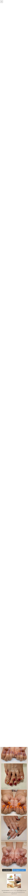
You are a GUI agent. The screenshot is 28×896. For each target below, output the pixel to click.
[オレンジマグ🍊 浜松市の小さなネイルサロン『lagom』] (14, 802)
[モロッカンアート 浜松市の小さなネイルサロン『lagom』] (14, 828)
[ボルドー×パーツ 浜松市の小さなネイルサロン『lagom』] (14, 776)
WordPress (9, 892)
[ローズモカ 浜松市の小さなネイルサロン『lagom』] (14, 750)
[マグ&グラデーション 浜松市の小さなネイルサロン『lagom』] (14, 855)
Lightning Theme (16, 892)
